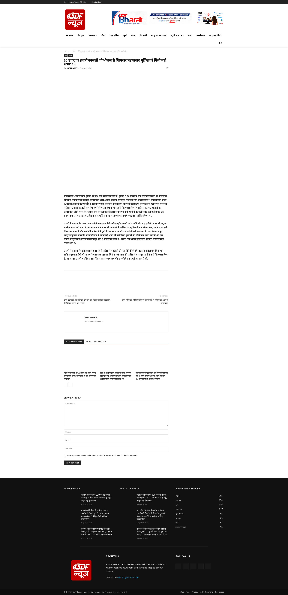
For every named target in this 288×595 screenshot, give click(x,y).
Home (66, 51)
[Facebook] (205, 2)
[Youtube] (222, 2)
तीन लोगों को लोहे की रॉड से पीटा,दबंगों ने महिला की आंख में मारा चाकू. (145, 302)
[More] (95, 75)
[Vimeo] (218, 2)
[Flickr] (193, 566)
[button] (220, 43)
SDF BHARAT (72, 68)
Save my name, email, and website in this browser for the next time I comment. (102, 456)
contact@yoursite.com (128, 577)
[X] (214, 2)
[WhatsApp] (88, 75)
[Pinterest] (81, 75)
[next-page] (70, 385)
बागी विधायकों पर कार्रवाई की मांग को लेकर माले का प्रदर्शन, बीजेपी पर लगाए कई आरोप (87, 302)
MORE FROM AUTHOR (96, 342)
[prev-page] (66, 385)
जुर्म (73, 51)
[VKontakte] (208, 566)
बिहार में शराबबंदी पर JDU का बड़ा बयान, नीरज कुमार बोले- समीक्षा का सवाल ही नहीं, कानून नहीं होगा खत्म (80, 376)
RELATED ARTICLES (74, 342)
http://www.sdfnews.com (94, 321)
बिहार (70, 55)
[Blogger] (178, 566)
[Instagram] (210, 2)
